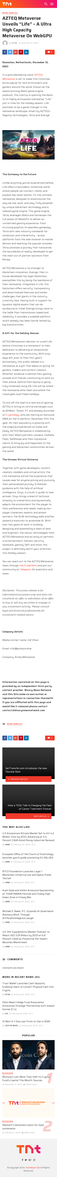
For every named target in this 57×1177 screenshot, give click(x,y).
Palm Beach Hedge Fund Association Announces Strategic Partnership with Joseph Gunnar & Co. (28, 1006)
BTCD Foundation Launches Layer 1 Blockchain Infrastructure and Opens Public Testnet (26, 875)
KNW (7, 844)
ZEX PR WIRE (11, 1025)
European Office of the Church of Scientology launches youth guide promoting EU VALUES (27, 855)
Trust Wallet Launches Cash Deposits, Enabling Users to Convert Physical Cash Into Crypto (28, 987)
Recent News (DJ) (10, 13)
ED (6, 1013)
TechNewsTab (32, 1167)
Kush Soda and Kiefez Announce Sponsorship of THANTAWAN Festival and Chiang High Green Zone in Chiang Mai (28, 894)
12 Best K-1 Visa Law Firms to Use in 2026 (26, 1021)
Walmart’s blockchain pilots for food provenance (23, 1126)
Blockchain (7, 1073)
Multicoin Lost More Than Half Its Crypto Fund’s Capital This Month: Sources (26, 1078)
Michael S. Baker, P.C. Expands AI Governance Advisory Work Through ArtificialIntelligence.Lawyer (27, 914)
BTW (14, 42)
